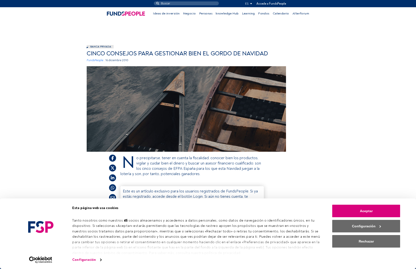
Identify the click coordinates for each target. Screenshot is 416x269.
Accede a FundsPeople (271, 4)
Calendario (281, 13)
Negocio (189, 13)
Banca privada (100, 46)
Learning (248, 13)
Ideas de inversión (166, 13)
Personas (205, 13)
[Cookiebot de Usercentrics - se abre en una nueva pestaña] (41, 259)
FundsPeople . (96, 60)
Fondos (263, 13)
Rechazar (366, 241)
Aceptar (366, 211)
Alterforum (300, 13)
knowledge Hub (227, 13)
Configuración (84, 260)
